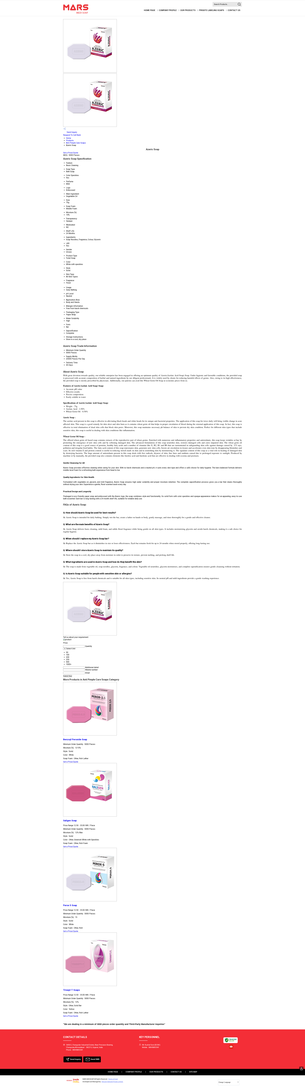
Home (68, 138)
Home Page (149, 10)
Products (70, 140)
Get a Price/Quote (70, 153)
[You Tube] (231, 1048)
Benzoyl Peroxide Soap (75, 739)
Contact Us (234, 10)
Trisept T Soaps (71, 990)
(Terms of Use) (113, 1079)
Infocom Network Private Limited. (112, 1082)
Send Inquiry (71, 132)
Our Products (188, 10)
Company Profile (168, 10)
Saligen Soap (70, 820)
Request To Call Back (72, 135)
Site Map (193, 1072)
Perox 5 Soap (70, 905)
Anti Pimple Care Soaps (76, 143)
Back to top (302, 1069)
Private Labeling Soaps (211, 10)
